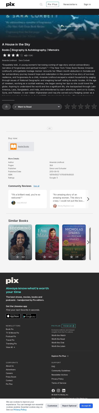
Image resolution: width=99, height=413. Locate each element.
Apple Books (23, 146)
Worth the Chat (58, 342)
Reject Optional (69, 406)
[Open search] (41, 4)
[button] (6, 107)
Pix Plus (9, 384)
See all (36, 186)
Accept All (86, 406)
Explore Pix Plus (59, 356)
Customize (52, 406)
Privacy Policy (58, 379)
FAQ (53, 366)
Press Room (11, 377)
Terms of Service (59, 383)
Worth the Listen (58, 346)
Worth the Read (58, 339)
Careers (9, 373)
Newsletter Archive (60, 375)
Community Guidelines (61, 370)
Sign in (87, 4)
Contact (9, 380)
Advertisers (11, 369)
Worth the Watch (59, 335)
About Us (10, 366)
